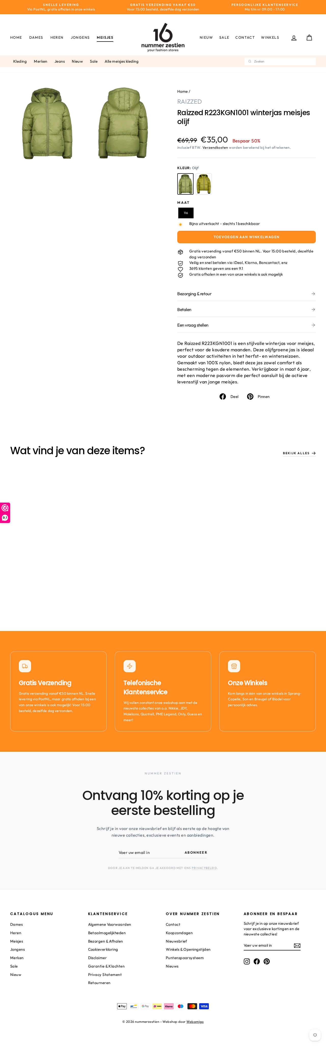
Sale (224, 37)
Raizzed (189, 101)
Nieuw (206, 37)
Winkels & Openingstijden (188, 949)
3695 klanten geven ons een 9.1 (216, 268)
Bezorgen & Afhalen (105, 941)
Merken (40, 61)
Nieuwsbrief (176, 941)
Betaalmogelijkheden (107, 932)
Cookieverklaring (103, 949)
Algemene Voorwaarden (109, 924)
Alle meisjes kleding (122, 61)
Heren (57, 37)
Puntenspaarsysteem (185, 957)
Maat (183, 202)
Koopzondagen (179, 932)
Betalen (184, 309)
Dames (36, 37)
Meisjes (105, 37)
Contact (245, 37)
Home (16, 37)
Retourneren (99, 982)
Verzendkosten (215, 147)
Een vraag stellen (192, 325)
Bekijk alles (296, 453)
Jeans (60, 61)
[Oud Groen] (204, 184)
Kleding (20, 61)
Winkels (270, 37)
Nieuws (172, 966)
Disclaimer (97, 957)
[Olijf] (185, 184)
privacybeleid (204, 868)
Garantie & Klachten (106, 966)
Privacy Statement (105, 974)
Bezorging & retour (194, 293)
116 (186, 213)
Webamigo (195, 1022)
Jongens (80, 37)
